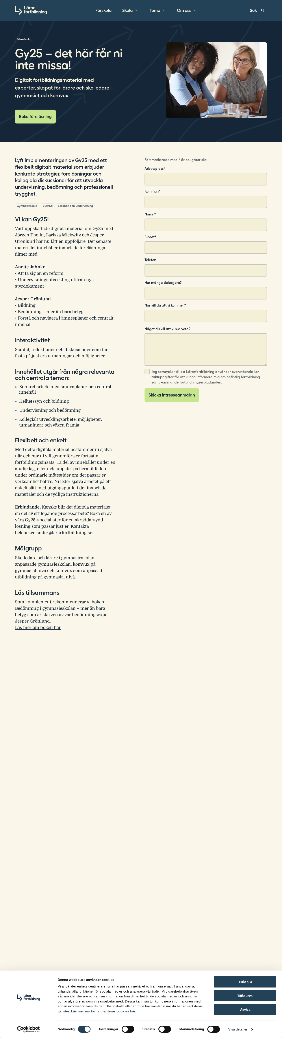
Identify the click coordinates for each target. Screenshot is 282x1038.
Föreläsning (24, 39)
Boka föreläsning (35, 116)
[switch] (128, 1029)
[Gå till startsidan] (31, 10)
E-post (150, 237)
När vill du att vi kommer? (165, 305)
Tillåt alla (245, 982)
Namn (150, 214)
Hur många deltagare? (163, 282)
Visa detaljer (237, 1029)
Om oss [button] (184, 10)
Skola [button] (127, 10)
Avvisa (245, 1009)
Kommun (152, 191)
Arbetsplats (155, 168)
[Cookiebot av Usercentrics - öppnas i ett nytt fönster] (28, 1029)
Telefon (150, 260)
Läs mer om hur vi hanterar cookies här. (103, 1011)
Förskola (103, 10)
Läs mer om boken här (38, 627)
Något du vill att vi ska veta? (167, 329)
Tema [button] (155, 10)
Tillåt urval (245, 996)
